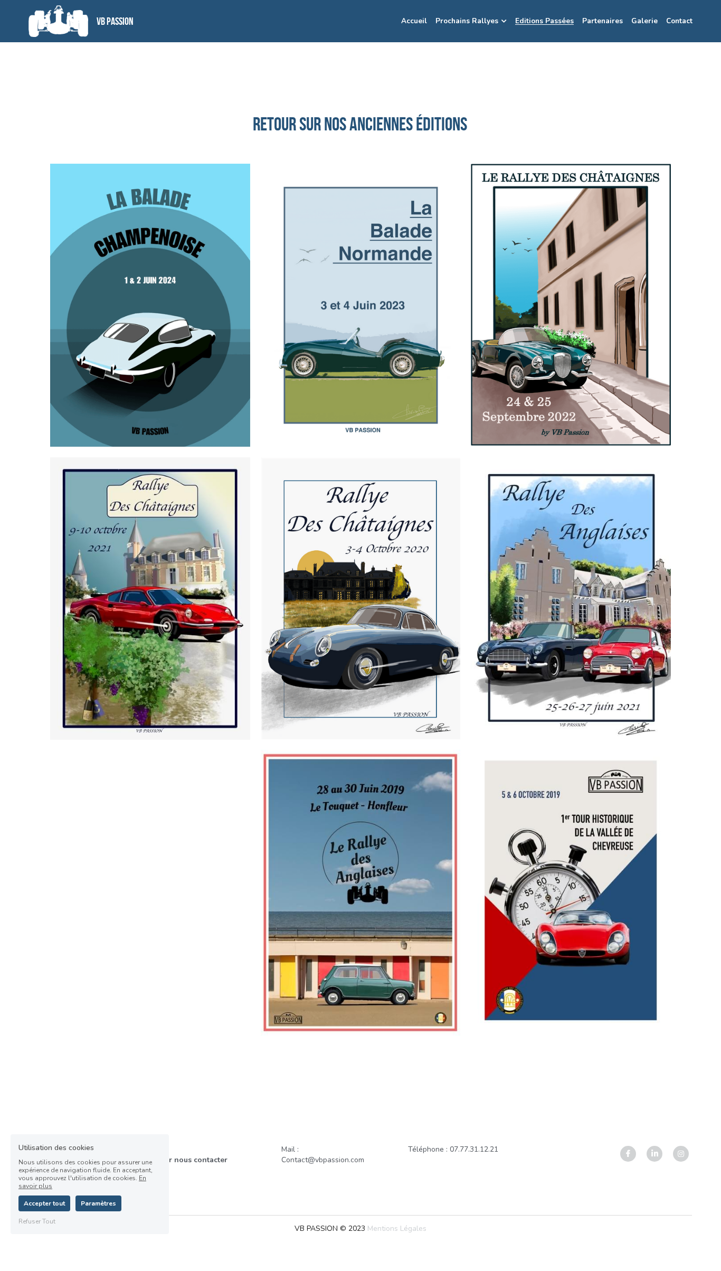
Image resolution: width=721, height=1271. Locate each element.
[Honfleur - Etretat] (361, 305)
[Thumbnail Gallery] (150, 305)
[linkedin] (654, 1154)
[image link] (58, 20)
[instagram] (681, 1154)
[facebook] (628, 1154)
